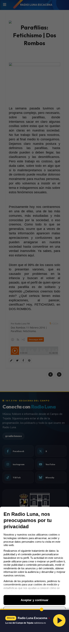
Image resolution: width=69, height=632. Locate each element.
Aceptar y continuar (34, 600)
